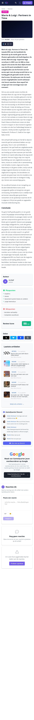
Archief (7, 39)
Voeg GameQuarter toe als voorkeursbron (16, 475)
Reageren (8, 518)
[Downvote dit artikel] (11, 44)
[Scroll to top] (30, 708)
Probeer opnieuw (17, 564)
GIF (5, 514)
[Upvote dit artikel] (8, 44)
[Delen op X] (6, 337)
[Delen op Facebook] (20, 337)
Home (3, 9)
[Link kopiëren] (28, 337)
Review (10, 9)
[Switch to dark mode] (20, 2)
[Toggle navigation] (3, 3)
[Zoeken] (16, 2)
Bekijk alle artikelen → (17, 404)
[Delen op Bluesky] (13, 337)
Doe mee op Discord (18, 443)
